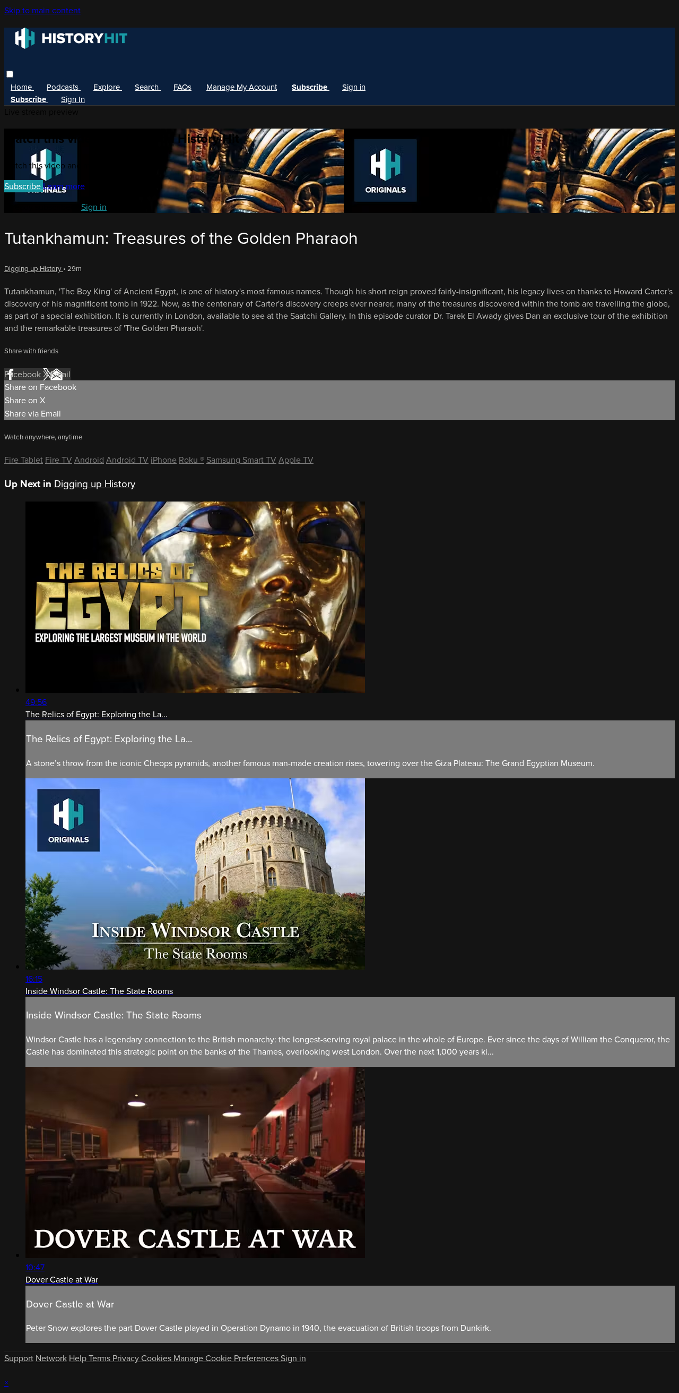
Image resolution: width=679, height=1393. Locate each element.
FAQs (182, 87)
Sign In (73, 99)
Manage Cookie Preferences (227, 1358)
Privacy (126, 1358)
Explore (107, 87)
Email (60, 374)
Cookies (157, 1358)
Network (51, 1358)
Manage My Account (241, 87)
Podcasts (64, 87)
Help (79, 1358)
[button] (9, 74)
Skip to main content (42, 10)
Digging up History (33, 269)
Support (18, 1358)
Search (148, 87)
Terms (100, 1358)
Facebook (23, 374)
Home (22, 87)
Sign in (353, 87)
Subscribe (23, 186)
